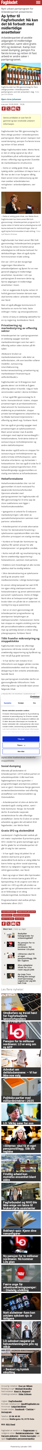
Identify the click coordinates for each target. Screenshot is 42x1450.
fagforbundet (9, 912)
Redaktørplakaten (24, 1433)
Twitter (30, 1409)
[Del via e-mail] (13, 109)
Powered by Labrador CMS (21, 1446)
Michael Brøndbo (23, 1388)
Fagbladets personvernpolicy (20, 1438)
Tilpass (20, 745)
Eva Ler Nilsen (25, 1386)
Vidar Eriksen (25, 1394)
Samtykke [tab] (7, 703)
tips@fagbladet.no (30, 1404)
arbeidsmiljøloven (26, 912)
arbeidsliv (7, 915)
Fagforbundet (15, 1401)
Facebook (19, 1409)
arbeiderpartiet (21, 915)
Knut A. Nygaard (22, 1391)
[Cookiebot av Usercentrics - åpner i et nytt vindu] (30, 697)
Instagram (6, 1412)
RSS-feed (10, 1424)
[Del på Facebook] (4, 109)
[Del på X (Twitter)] (8, 109)
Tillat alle (21, 739)
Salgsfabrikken (18, 1406)
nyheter (19, 919)
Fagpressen (28, 1430)
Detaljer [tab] (21, 703)
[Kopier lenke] (18, 109)
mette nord (7, 919)
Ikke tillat (21, 751)
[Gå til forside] (9, 2)
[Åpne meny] (38, 2)
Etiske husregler (28, 1436)
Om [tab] (34, 703)
